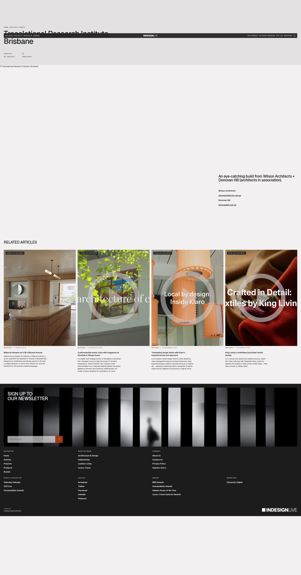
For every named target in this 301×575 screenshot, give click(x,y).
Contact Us (157, 459)
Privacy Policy (159, 463)
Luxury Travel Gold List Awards (166, 494)
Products (28, 35)
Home (6, 455)
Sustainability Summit (14, 490)
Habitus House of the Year (164, 490)
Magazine (288, 35)
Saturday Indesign (12, 482)
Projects (18, 35)
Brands (36, 35)
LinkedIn (81, 494)
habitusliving (84, 459)
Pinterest (82, 498)
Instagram (82, 482)
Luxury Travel (84, 468)
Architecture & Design (88, 455)
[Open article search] (294, 35)
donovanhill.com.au (227, 205)
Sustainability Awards (162, 486)
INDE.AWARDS (252, 35)
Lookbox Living (84, 463)
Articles (9, 35)
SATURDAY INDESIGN (267, 35)
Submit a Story (159, 468)
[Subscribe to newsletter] (59, 439)
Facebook (82, 490)
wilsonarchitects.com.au (229, 195)
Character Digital (235, 482)
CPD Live (8, 486)
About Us (156, 455)
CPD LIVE (279, 35)
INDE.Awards (158, 482)
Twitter (81, 486)
